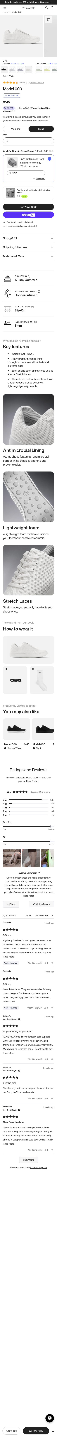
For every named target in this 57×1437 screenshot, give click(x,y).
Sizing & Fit (10, 238)
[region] (28, 858)
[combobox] (26, 172)
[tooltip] (39, 873)
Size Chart (40, 178)
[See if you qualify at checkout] (14, 111)
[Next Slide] (51, 858)
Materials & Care (13, 256)
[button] (28, 800)
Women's (15, 128)
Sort (28, 915)
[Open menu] (53, 1430)
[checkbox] (28, 168)
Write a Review (37, 82)
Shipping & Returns (15, 247)
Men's (41, 128)
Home (5, 12)
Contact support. (38, 1167)
